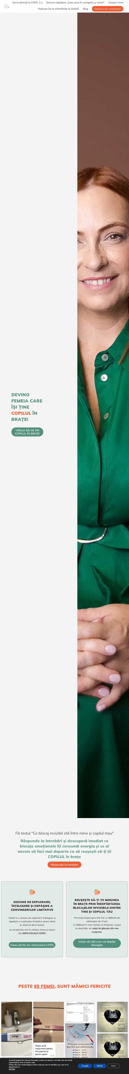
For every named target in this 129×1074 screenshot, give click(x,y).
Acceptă (85, 1066)
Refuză (100, 1066)
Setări (113, 1066)
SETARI (12, 1069)
